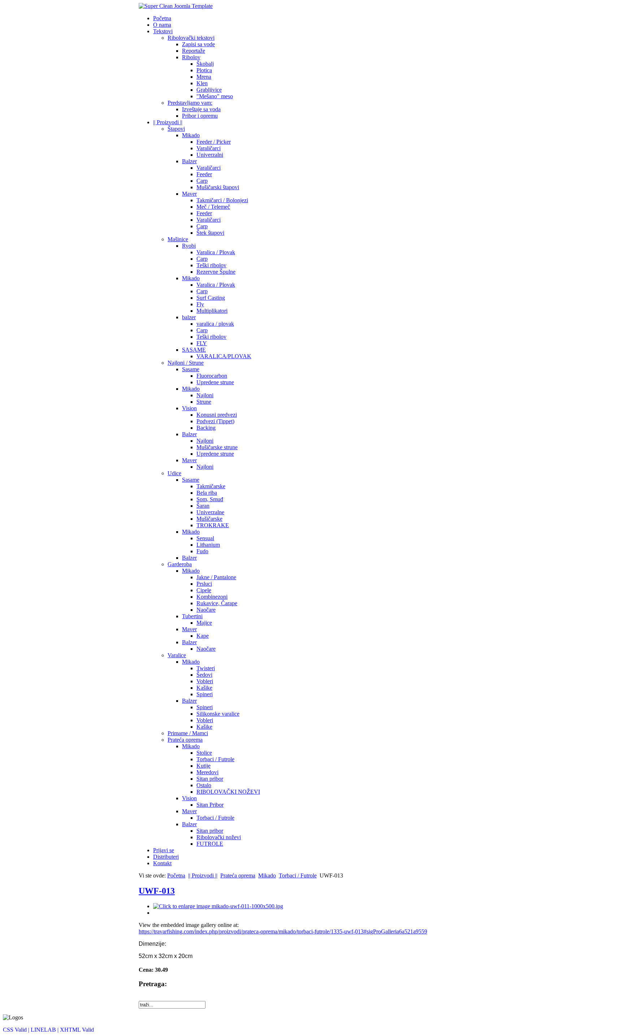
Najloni (204, 395)
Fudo (202, 551)
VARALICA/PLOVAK (223, 356)
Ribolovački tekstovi (191, 38)
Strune (203, 402)
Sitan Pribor (210, 805)
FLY (201, 343)
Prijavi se (163, 850)
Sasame (190, 369)
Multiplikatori (212, 311)
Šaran (202, 506)
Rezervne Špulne (215, 272)
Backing (206, 428)
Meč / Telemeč (213, 207)
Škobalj (205, 64)
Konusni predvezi (216, 415)
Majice (204, 623)
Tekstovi (163, 31)
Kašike (204, 688)
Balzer (189, 161)
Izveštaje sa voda (201, 109)
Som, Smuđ (209, 499)
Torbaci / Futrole (215, 759)
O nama (162, 25)
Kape (202, 636)
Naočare (206, 610)
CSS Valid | (17, 1030)
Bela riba (206, 493)
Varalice (177, 655)
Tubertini (192, 616)
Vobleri (204, 681)
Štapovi (176, 129)
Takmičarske (210, 486)
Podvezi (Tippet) (215, 421)
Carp (202, 181)
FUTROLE (209, 844)
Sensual (205, 538)
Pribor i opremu (200, 116)
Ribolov (191, 57)
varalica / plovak (215, 324)
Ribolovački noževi (218, 837)
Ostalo (203, 785)
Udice (174, 473)
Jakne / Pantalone (216, 577)
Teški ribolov (211, 265)
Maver (189, 194)
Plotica (204, 70)
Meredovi (207, 772)
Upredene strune (215, 382)
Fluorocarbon (211, 376)
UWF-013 (157, 891)
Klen (202, 83)
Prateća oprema (185, 740)
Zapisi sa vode (198, 44)
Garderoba (180, 564)
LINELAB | (45, 1030)
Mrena (203, 77)
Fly (200, 304)
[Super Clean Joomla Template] (176, 6)
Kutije (203, 766)
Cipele (203, 590)
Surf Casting (210, 298)
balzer (189, 317)
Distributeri (166, 857)
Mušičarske (209, 519)
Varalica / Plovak (215, 252)
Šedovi (204, 675)
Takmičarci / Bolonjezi (222, 200)
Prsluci (204, 584)
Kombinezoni (212, 597)
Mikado (191, 135)
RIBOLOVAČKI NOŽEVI (228, 792)
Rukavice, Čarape (216, 603)
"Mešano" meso (214, 96)
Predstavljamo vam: (190, 103)
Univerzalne (210, 512)
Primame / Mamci (188, 733)
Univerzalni (209, 155)
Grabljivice (209, 90)
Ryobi (189, 246)
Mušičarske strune (217, 447)
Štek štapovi (210, 233)
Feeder (204, 174)
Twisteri (205, 668)
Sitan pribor (209, 779)
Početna (162, 18)
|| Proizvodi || (167, 122)
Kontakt (162, 863)
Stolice (204, 753)
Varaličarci (208, 148)
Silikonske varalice (217, 714)
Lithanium (208, 545)
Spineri (204, 694)
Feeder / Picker (213, 142)
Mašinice (178, 239)
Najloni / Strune (186, 363)
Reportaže (193, 51)
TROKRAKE (212, 525)
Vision (189, 408)
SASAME (194, 350)
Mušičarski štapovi (217, 187)
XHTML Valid (77, 1030)
